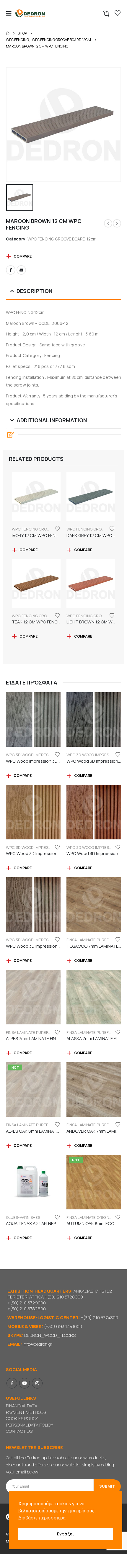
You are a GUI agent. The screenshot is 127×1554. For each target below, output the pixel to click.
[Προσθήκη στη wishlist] (57, 528)
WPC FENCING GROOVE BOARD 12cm (62, 239)
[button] (10, 13)
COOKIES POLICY (22, 1418)
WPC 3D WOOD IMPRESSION (31, 754)
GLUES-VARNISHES (23, 1217)
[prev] (108, 223)
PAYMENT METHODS (26, 1412)
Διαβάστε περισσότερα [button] (42, 1517)
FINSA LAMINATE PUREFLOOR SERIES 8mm (44, 1124)
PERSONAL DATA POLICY (29, 1425)
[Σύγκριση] (106, 13)
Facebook (10, 270)
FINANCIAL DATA (21, 1406)
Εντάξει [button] (65, 1534)
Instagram (37, 1383)
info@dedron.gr (37, 1344)
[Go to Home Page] (7, 33)
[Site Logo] (30, 13)
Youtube (24, 1383)
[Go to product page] (36, 496)
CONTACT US (19, 1431)
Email (21, 270)
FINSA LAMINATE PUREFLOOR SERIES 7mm (44, 1032)
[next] (117, 223)
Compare (23, 256)
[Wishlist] (117, 13)
